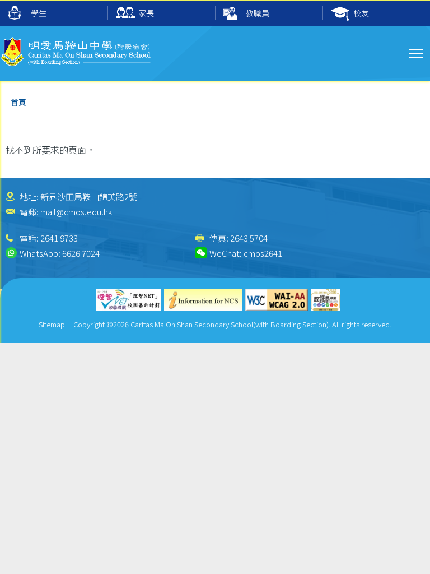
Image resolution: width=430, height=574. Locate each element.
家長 (146, 12)
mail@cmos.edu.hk (76, 211)
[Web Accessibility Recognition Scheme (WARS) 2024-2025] (325, 300)
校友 (361, 12)
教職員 (257, 12)
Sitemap (52, 324)
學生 (38, 12)
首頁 (18, 102)
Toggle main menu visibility (416, 53)
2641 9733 (59, 238)
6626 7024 (81, 253)
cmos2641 (263, 253)
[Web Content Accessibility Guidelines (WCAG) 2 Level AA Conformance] (276, 300)
